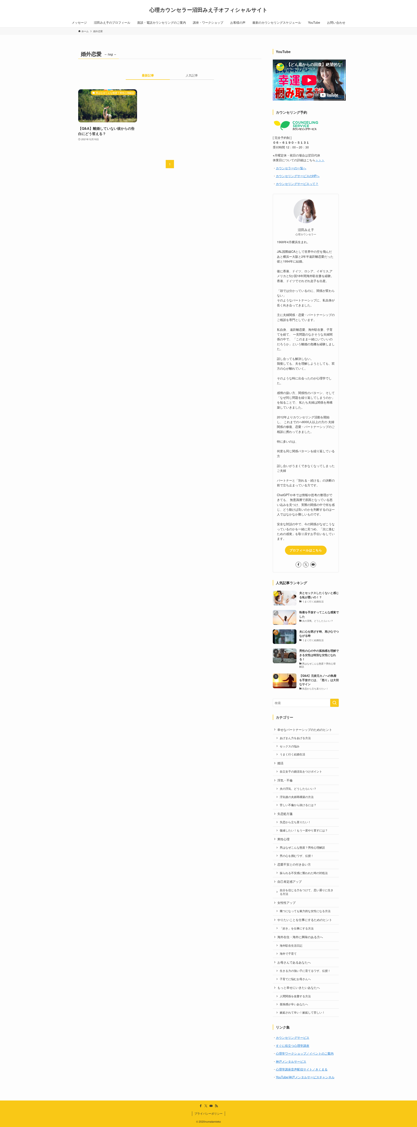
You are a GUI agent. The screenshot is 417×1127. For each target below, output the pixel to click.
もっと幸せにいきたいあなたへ (298, 987)
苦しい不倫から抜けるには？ (298, 805)
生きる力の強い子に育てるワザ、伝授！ (305, 971)
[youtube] (313, 564)
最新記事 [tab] (148, 75)
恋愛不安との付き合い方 (294, 864)
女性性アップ (286, 902)
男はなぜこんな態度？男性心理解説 (302, 847)
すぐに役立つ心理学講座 (292, 1045)
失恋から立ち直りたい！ (295, 822)
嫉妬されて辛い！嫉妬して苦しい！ (302, 1012)
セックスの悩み (290, 746)
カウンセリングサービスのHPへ (297, 176)
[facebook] (298, 564)
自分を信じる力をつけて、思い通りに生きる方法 (306, 892)
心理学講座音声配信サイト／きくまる (302, 1069)
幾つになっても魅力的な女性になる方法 (305, 911)
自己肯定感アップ (289, 881)
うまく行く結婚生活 (292, 754)
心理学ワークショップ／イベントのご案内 (305, 1053)
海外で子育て (288, 954)
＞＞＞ (319, 160)
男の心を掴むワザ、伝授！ (297, 856)
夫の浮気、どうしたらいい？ (298, 789)
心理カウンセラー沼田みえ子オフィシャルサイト (208, 9)
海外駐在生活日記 (291, 945)
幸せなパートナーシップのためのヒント (304, 729)
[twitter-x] (306, 564)
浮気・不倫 (285, 780)
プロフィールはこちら (306, 550)
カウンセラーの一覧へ (291, 168)
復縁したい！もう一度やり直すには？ (304, 830)
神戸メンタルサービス (291, 1061)
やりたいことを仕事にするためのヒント (304, 920)
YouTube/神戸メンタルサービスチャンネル (305, 1077)
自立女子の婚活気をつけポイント (301, 771)
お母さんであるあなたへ (294, 962)
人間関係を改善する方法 (295, 996)
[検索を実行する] (334, 703)
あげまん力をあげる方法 (295, 738)
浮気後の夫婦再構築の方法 (297, 797)
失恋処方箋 (285, 813)
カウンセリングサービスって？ (297, 183)
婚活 (280, 763)
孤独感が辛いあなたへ (294, 1004)
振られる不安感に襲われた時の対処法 (304, 873)
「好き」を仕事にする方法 (297, 928)
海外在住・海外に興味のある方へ (300, 937)
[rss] (216, 1106)
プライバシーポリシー (208, 1113)
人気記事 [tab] (192, 75)
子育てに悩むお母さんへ (295, 979)
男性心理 (283, 839)
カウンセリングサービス (292, 1037)
